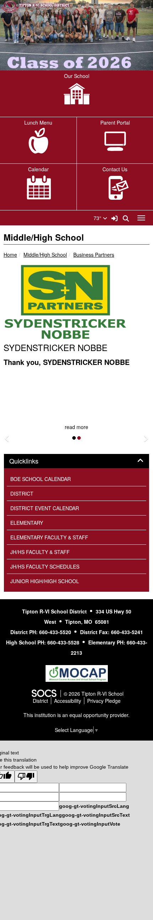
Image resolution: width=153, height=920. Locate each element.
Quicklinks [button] (31, 461)
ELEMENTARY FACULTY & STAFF (49, 537)
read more (76, 426)
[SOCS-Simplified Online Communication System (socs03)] (44, 693)
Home (10, 254)
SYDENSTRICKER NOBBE (55, 347)
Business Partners (93, 254)
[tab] (76, 461)
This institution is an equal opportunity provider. (76, 714)
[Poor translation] (26, 776)
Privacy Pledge (104, 700)
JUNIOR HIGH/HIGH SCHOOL (44, 581)
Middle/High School (45, 254)
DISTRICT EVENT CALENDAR (44, 508)
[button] (7, 438)
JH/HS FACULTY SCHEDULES (44, 566)
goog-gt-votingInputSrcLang (94, 806)
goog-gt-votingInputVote (90, 824)
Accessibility (67, 700)
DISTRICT (21, 493)
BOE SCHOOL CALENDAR (40, 478)
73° (98, 217)
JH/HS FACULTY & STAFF (40, 551)
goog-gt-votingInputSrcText (96, 815)
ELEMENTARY (26, 522)
